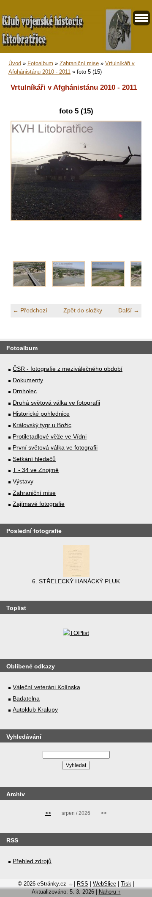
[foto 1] (29, 284)
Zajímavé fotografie (39, 503)
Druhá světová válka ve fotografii (56, 402)
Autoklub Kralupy (35, 709)
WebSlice (104, 883)
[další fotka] (127, 175)
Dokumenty (28, 380)
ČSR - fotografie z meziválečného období (67, 368)
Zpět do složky (82, 310)
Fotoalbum (40, 63)
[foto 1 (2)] (108, 284)
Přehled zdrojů (32, 861)
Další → (128, 310)
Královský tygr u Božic (42, 425)
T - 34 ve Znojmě (36, 469)
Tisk (126, 883)
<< (48, 813)
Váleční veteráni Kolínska (46, 687)
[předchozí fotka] (24, 175)
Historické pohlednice (41, 413)
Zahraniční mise (79, 63)
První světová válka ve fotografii (55, 447)
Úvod (14, 63)
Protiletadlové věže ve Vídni (50, 436)
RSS (82, 883)
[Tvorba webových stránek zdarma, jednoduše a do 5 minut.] (71, 884)
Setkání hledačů (34, 458)
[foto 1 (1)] (68, 284)
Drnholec (25, 391)
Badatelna (26, 698)
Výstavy (23, 481)
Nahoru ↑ (110, 892)
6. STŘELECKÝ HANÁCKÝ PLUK (76, 581)
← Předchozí (30, 310)
